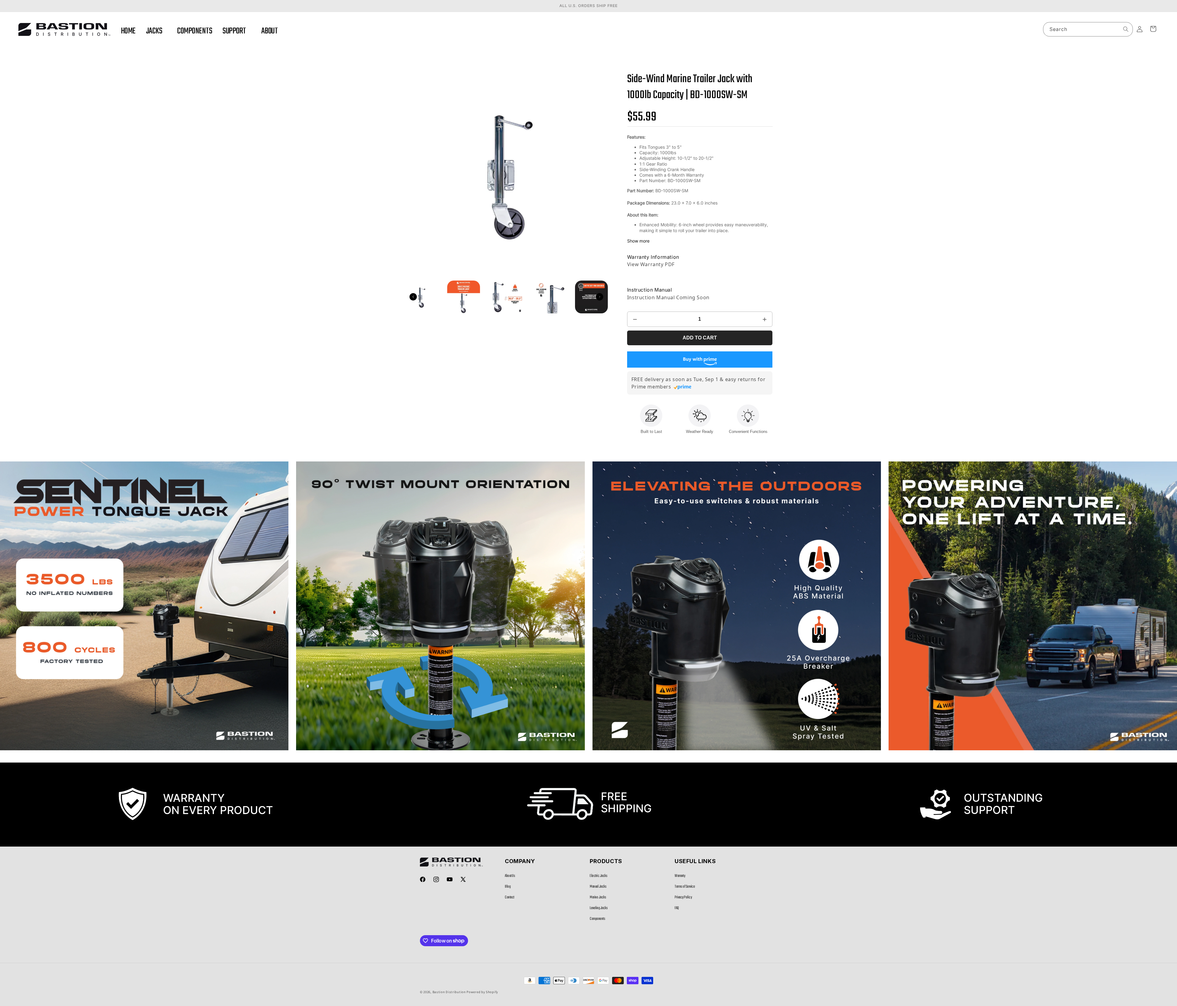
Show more (638, 240)
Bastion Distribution (449, 992)
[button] (156, 31)
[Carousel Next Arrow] (599, 296)
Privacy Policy (683, 897)
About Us (510, 876)
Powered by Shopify (482, 992)
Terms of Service (685, 887)
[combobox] (1088, 29)
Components (597, 919)
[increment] (764, 319)
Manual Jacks (598, 887)
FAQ (677, 908)
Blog (507, 887)
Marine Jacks (598, 897)
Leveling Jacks (599, 908)
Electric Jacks (598, 876)
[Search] (1126, 29)
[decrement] (635, 319)
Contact (509, 897)
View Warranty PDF (651, 264)
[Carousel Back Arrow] (413, 296)
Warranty (680, 876)
